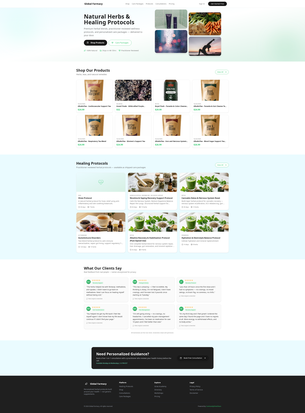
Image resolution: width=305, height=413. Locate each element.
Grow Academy (160, 386)
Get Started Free (217, 4)
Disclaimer (194, 393)
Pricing (171, 4)
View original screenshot (95, 298)
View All (220, 72)
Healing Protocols (126, 386)
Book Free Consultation (193, 358)
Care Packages (137, 4)
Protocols (149, 4)
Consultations (160, 4)
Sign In (202, 4)
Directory (158, 390)
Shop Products (97, 42)
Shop (127, 4)
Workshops (158, 393)
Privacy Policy (195, 386)
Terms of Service (196, 390)
